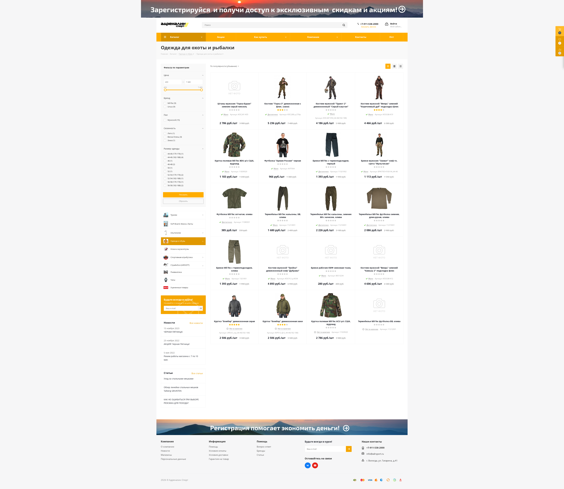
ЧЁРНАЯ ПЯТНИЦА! (173, 331)
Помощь (213, 446)
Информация (217, 441)
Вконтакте (308, 465)
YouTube (315, 465)
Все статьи (197, 373)
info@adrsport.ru (375, 453)
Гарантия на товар (219, 458)
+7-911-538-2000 (369, 24)
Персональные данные (173, 458)
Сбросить (183, 201)
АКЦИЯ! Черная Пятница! (177, 344)
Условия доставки (218, 454)
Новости (165, 450)
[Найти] (343, 25)
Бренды (261, 450)
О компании (167, 446)
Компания (167, 441)
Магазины (166, 454)
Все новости (196, 323)
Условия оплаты (217, 450)
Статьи (260, 454)
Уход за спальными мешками (178, 378)
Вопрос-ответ (264, 446)
